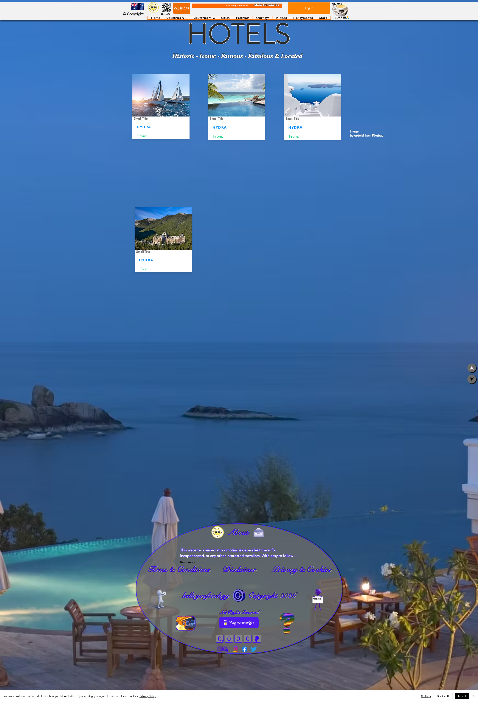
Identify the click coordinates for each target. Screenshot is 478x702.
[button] (181, 8)
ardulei (359, 135)
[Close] (473, 696)
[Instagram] (235, 649)
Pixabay (377, 135)
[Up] (471, 379)
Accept (462, 696)
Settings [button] (426, 696)
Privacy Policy (147, 696)
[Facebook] (244, 649)
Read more (187, 562)
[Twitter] (253, 649)
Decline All (443, 696)
